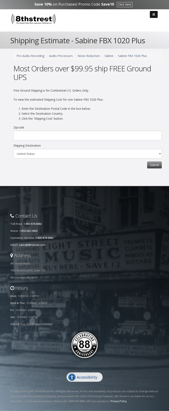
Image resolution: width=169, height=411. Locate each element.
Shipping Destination (27, 145)
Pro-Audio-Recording (30, 56)
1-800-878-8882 (32, 224)
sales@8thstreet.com (32, 245)
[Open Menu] (154, 14)
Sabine (108, 56)
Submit (154, 165)
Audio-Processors (61, 56)
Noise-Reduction (88, 56)
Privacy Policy (118, 401)
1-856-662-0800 (28, 231)
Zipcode (18, 127)
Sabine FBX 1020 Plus (132, 56)
